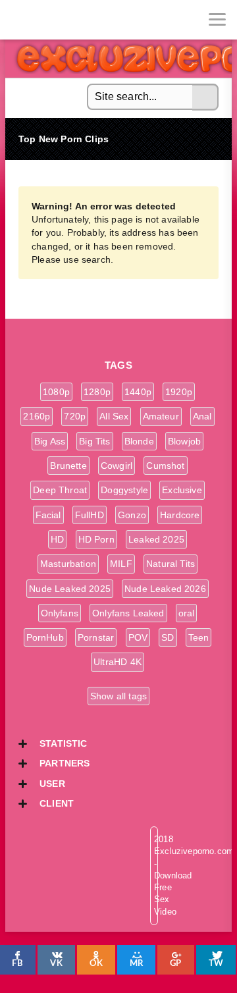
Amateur (161, 416)
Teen (198, 637)
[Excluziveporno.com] (20, 20)
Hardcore (179, 515)
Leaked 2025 (156, 539)
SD (167, 637)
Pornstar (96, 637)
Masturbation (68, 563)
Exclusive (182, 490)
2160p (36, 416)
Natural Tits (170, 563)
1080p (56, 392)
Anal (202, 416)
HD (57, 539)
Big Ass (49, 441)
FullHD (89, 515)
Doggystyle (124, 490)
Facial (48, 515)
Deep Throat (60, 490)
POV (138, 637)
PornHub (45, 637)
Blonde (139, 441)
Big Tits (94, 441)
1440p (137, 392)
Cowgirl (116, 465)
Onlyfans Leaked (128, 613)
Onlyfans (59, 613)
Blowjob (184, 441)
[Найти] (205, 97)
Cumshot (165, 465)
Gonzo (132, 515)
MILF (121, 563)
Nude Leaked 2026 (165, 588)
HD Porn (96, 539)
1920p (178, 392)
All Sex (113, 416)
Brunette (68, 465)
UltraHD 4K (117, 662)
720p (75, 416)
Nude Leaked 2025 (70, 588)
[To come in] (59, 20)
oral (186, 613)
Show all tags (118, 696)
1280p (97, 392)
